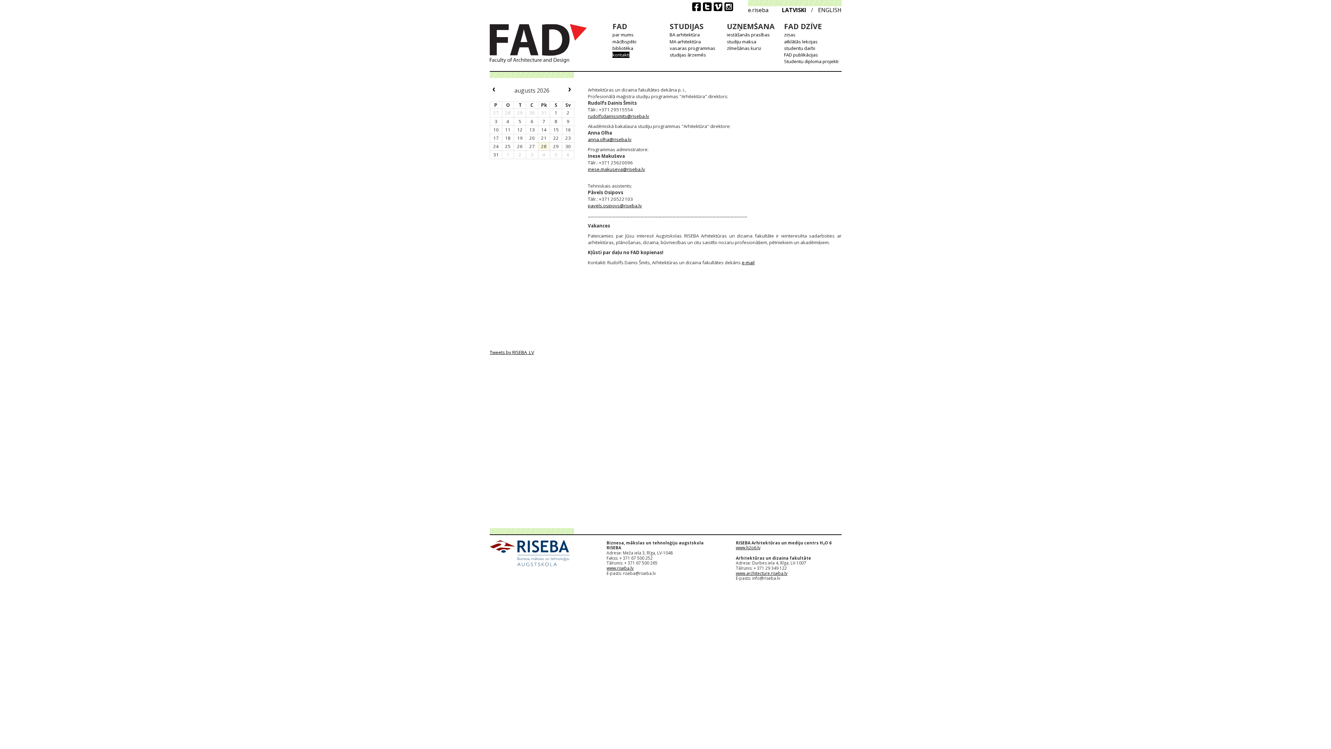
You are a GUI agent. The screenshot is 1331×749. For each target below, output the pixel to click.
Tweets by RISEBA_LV (512, 352)
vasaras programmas (692, 48)
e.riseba (758, 10)
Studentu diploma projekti (811, 61)
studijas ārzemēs (688, 55)
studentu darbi (799, 48)
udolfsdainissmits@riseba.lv (619, 116)
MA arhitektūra (685, 41)
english (830, 10)
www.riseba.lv (620, 568)
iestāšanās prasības (748, 35)
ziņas (789, 35)
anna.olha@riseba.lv (610, 139)
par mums (623, 35)
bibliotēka (622, 48)
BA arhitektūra (685, 35)
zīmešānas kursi (744, 48)
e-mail (748, 262)
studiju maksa (741, 41)
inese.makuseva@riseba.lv (616, 169)
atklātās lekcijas (801, 41)
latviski (794, 10)
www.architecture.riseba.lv (762, 573)
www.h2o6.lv (748, 548)
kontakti (620, 55)
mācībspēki (624, 41)
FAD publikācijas (801, 55)
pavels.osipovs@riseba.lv (615, 206)
